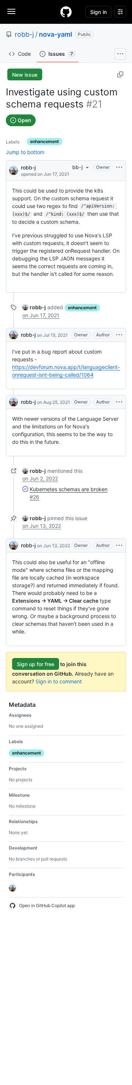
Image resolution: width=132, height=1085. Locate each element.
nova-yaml (55, 34)
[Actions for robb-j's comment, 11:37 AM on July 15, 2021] (119, 335)
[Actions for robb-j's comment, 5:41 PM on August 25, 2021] (119, 402)
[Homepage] (66, 12)
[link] (34, 307)
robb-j (24, 34)
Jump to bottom (25, 152)
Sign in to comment (59, 681)
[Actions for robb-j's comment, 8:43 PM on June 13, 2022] (119, 545)
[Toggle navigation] (11, 11)
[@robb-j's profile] (13, 170)
